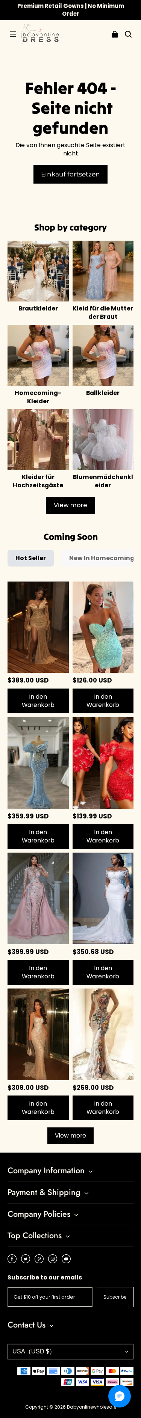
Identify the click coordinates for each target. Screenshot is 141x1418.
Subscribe (114, 1297)
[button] (13, 34)
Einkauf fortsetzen (70, 174)
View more (70, 505)
